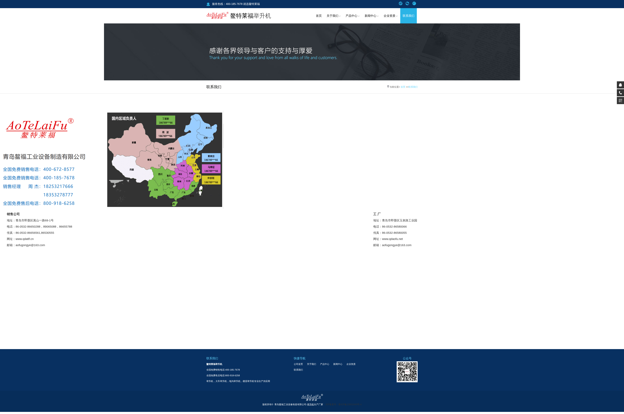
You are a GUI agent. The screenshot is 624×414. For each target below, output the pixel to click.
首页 (319, 15)
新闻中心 (370, 15)
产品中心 (351, 15)
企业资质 (389, 15)
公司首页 (298, 364)
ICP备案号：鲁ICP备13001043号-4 (344, 404)
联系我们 (408, 15)
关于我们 (332, 15)
